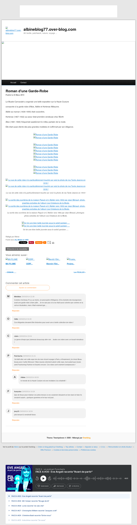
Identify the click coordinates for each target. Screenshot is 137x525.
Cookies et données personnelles (66, 450)
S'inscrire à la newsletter (17, 249)
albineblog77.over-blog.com (50, 29)
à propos (75, 486)
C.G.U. (103, 447)
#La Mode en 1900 (21, 240)
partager (60, 486)
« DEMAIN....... (11, 272)
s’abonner (45, 486)
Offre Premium (45, 450)
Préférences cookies (88, 450)
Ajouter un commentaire (27, 288)
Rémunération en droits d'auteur (120, 447)
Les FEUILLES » (80, 272)
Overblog (86, 437)
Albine (16, 447)
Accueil (13, 82)
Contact (23, 82)
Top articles (70, 447)
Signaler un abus (91, 447)
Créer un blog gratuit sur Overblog (50, 447)
